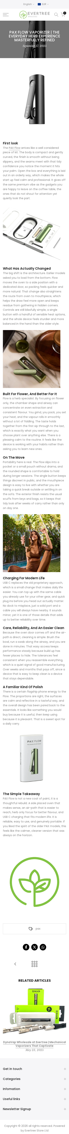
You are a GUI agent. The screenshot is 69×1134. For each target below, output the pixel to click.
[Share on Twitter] (34, 947)
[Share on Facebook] (26, 947)
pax (38, 929)
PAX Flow (14, 148)
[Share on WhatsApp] (43, 947)
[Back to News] (34, 964)
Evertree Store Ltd (36, 1130)
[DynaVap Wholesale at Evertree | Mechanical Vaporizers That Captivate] (15, 964)
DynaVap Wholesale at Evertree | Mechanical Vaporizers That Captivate (34, 1044)
